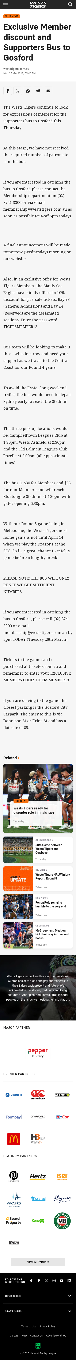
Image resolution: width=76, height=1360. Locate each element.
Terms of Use (28, 1326)
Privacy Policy (47, 1326)
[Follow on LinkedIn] (69, 1280)
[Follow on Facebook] (39, 1280)
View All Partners (38, 1262)
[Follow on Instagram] (54, 1280)
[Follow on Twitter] (46, 1280)
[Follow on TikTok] (31, 1280)
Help (24, 1335)
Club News (12, 16)
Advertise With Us (56, 1335)
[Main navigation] (5, 4)
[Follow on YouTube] (61, 1280)
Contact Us (36, 1335)
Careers (14, 1335)
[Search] (70, 4)
